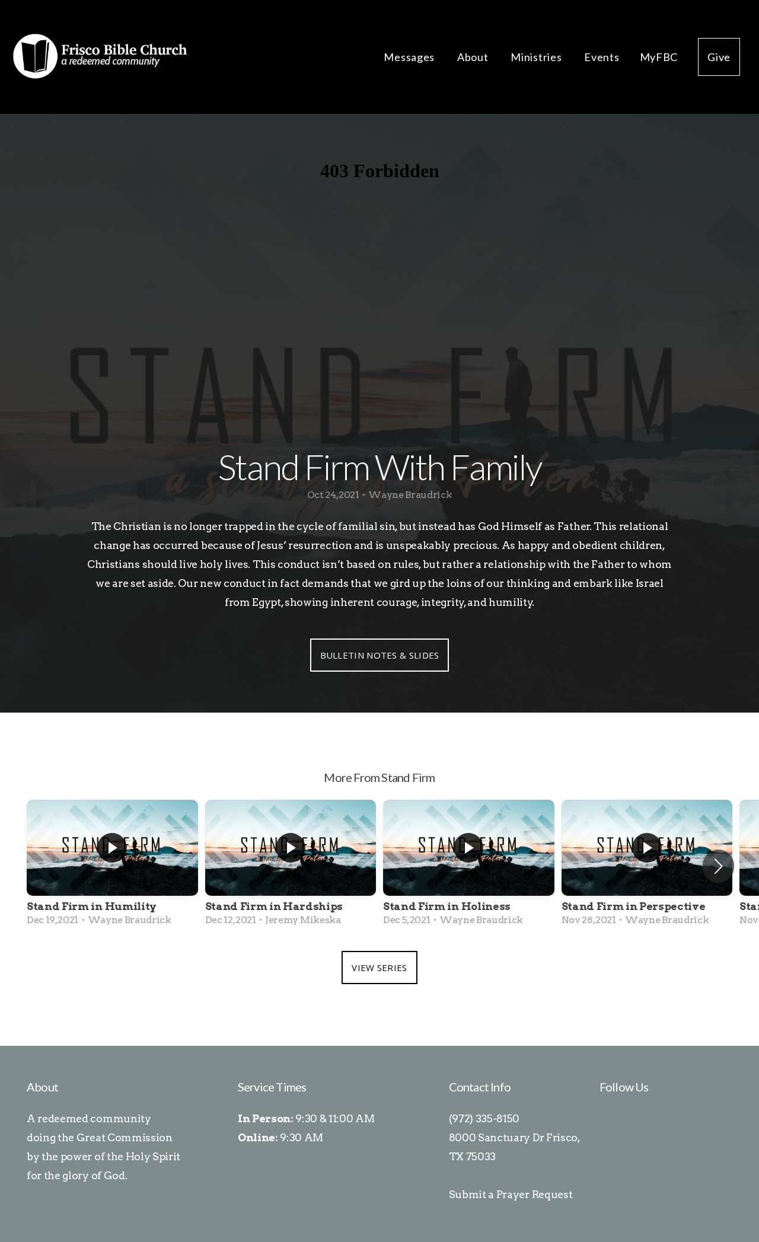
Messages (410, 56)
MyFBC (659, 56)
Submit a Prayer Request (511, 1194)
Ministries (537, 56)
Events (601, 56)
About (473, 56)
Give (719, 56)
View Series (379, 967)
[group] (112, 867)
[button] (718, 866)
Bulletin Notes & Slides (379, 655)
